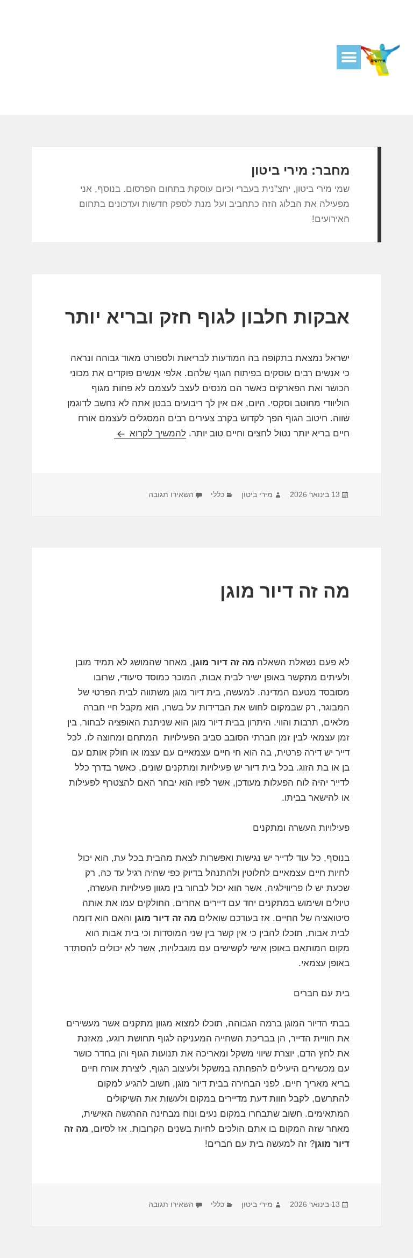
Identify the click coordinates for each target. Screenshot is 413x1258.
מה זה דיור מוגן (285, 590)
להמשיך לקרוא (150, 433)
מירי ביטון (257, 494)
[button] (349, 57)
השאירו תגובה (171, 494)
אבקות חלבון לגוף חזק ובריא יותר (207, 316)
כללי (217, 494)
